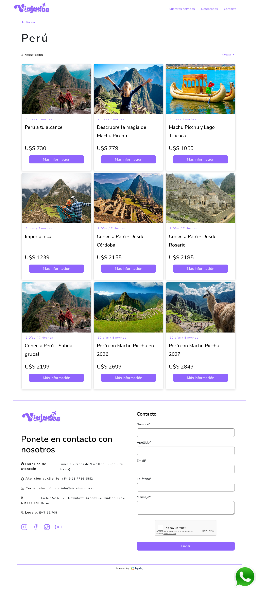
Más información (56, 159)
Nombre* (143, 424)
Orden (227, 55)
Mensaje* (144, 497)
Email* (141, 461)
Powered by (122, 568)
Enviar (185, 546)
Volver (30, 22)
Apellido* (144, 442)
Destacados (209, 9)
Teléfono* (144, 479)
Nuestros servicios (182, 9)
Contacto (230, 9)
